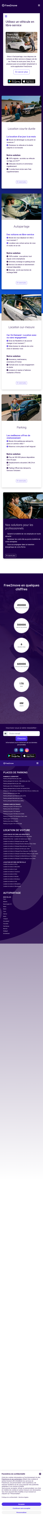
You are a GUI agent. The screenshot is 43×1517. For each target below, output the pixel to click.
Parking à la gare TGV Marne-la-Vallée (13, 814)
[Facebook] (16, 750)
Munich (5, 928)
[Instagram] (27, 750)
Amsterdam (6, 933)
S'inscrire (21, 738)
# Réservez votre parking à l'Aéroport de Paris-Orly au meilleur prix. (21, 791)
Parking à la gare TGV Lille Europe (12, 823)
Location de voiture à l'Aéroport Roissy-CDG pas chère (17, 836)
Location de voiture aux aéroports (16, 834)
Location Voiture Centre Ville (14, 862)
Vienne (5, 914)
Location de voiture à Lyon (10, 869)
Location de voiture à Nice (10, 874)
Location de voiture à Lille (10, 881)
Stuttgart (5, 931)
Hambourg (6, 926)
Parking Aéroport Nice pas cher (11, 793)
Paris (4, 899)
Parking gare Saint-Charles (10, 818)
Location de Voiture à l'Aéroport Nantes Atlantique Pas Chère (19, 843)
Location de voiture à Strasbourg (12, 886)
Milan (4, 906)
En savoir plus (21, 72)
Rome (4, 909)
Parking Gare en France (12, 804)
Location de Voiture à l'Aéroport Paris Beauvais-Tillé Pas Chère (20, 851)
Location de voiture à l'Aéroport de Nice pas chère (16, 848)
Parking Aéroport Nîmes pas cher (12, 783)
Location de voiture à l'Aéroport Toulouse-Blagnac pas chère (19, 858)
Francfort (5, 923)
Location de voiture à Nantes (11, 876)
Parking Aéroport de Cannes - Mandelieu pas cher (16, 781)
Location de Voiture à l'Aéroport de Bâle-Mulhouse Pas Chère (19, 856)
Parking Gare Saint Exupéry (10, 821)
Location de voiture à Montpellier (12, 884)
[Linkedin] (21, 750)
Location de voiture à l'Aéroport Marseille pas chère (17, 846)
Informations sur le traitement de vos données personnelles (21, 744)
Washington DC (7, 904)
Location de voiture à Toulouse (11, 871)
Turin (4, 911)
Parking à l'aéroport (11, 776)
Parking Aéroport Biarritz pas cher (12, 778)
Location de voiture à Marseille (11, 866)
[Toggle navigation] (39, 5)
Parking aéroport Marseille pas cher (13, 798)
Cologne (5, 918)
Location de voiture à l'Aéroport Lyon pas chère (15, 841)
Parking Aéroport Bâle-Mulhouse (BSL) (13, 801)
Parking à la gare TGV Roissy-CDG (12, 806)
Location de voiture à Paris (10, 864)
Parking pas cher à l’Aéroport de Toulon (13, 786)
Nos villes (7, 897)
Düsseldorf (6, 921)
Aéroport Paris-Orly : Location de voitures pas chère (16, 839)
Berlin (4, 916)
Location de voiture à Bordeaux (11, 879)
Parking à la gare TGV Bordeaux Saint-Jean (15, 816)
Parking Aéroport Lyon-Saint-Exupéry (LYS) (14, 796)
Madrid (5, 901)
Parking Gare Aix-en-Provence (11, 809)
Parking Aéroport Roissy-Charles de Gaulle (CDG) (16, 788)
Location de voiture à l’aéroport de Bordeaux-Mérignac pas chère (20, 853)
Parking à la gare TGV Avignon (11, 811)
